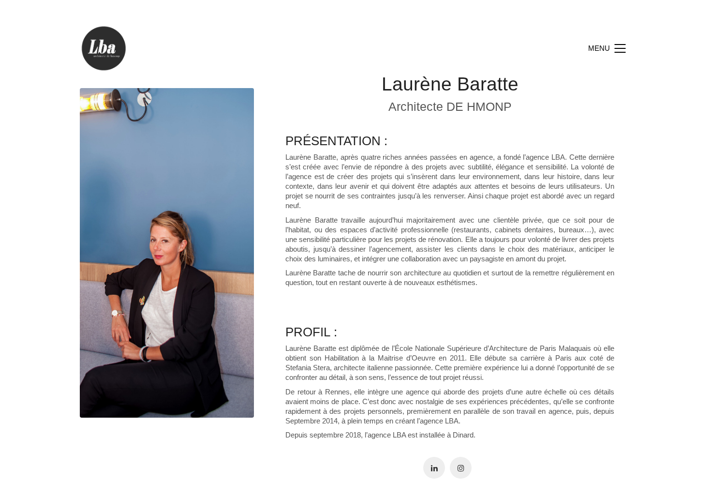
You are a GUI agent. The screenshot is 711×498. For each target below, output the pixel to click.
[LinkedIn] (434, 468)
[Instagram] (461, 468)
